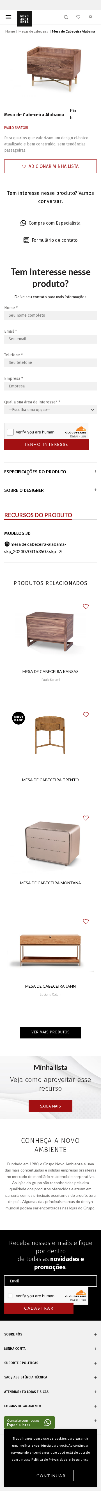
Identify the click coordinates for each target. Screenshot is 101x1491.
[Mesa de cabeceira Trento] (50, 741)
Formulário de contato (54, 240)
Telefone (13, 355)
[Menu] (8, 17)
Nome (11, 307)
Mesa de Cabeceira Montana (50, 882)
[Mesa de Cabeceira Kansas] (50, 633)
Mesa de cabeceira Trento (50, 779)
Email (10, 331)
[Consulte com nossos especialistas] (29, 1422)
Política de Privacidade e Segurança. (60, 1459)
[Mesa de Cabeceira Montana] (50, 844)
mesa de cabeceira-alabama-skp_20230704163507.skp (35, 547)
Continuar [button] (51, 1475)
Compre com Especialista (55, 223)
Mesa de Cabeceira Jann (50, 986)
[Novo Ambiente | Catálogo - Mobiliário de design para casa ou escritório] (24, 19)
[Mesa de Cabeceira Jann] (50, 948)
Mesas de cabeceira (33, 31)
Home (10, 31)
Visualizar (50, 696)
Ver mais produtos (50, 1032)
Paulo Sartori (16, 128)
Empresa (13, 378)
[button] (50, 166)
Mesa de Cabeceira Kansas (50, 671)
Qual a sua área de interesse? (32, 402)
